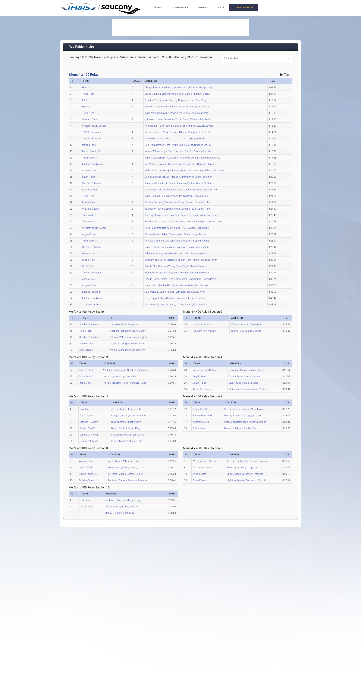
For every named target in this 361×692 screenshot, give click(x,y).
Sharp (187, 132)
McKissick (155, 221)
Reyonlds (172, 272)
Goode (152, 279)
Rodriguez (169, 285)
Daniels (186, 202)
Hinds (205, 119)
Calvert (153, 234)
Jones (192, 170)
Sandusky (193, 221)
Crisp (169, 93)
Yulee (182, 247)
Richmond (169, 196)
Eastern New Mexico (93, 164)
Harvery (170, 132)
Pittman (152, 247)
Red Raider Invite (81, 47)
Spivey (152, 157)
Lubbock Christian (91, 291)
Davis (198, 138)
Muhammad (154, 144)
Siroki (168, 279)
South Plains (89, 176)
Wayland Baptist (90, 119)
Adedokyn (171, 170)
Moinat (150, 164)
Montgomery (200, 87)
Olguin (182, 266)
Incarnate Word (90, 189)
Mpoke (170, 176)
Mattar (203, 183)
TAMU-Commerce (92, 132)
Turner (173, 119)
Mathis (184, 93)
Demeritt (154, 202)
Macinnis (199, 113)
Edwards (153, 227)
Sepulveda (153, 189)
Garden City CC (90, 253)
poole (154, 119)
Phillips (152, 259)
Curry (153, 183)
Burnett (202, 151)
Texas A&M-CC (90, 157)
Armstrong (175, 240)
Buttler (165, 125)
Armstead (167, 164)
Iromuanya (175, 221)
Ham (184, 259)
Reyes (202, 227)
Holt (180, 87)
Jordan (152, 106)
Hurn (203, 208)
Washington (198, 247)
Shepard (152, 196)
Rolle (180, 125)
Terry (200, 100)
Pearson (189, 215)
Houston (86, 87)
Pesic (209, 279)
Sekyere (171, 202)
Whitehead (155, 272)
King (203, 253)
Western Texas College (94, 125)
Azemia (151, 125)
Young (166, 266)
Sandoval (193, 189)
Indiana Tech (89, 144)
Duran (200, 196)
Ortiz (201, 304)
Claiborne (168, 259)
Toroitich (203, 176)
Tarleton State (89, 215)
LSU (84, 100)
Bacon (153, 253)
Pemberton (186, 176)
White (171, 144)
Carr (190, 240)
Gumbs (184, 151)
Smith (188, 253)
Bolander (196, 298)
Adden (203, 240)
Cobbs (202, 202)
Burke (202, 106)
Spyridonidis (188, 279)
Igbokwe (151, 87)
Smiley (202, 144)
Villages (187, 164)
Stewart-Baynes (200, 125)
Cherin (210, 189)
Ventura (186, 183)
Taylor (188, 208)
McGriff (170, 253)
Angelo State (89, 170)
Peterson (153, 132)
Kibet (186, 100)
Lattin (165, 87)
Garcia (169, 183)
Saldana (188, 227)
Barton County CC (91, 151)
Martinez (154, 215)
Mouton (171, 227)
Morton (201, 272)
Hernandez (173, 189)
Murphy (183, 138)
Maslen (199, 234)
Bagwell (152, 298)
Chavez (205, 164)
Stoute (183, 234)
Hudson (201, 93)
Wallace (172, 215)
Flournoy (169, 100)
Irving (173, 208)
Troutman (208, 215)
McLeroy (152, 291)
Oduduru (153, 93)
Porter (168, 234)
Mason (169, 151)
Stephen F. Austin (91, 138)
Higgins (183, 291)
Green (186, 196)
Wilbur (168, 247)
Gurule (151, 304)
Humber (189, 157)
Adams (169, 106)
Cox (165, 298)
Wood (186, 272)
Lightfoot (153, 176)
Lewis (187, 106)
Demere (201, 285)
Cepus (183, 113)
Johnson (155, 240)
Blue (151, 266)
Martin (151, 285)
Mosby (153, 100)
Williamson (155, 208)
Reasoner (213, 221)
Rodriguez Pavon (204, 259)
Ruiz (151, 138)
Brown (168, 113)
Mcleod (186, 144)
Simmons (214, 170)
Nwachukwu (209, 157)
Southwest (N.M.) (91, 304)
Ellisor (153, 170)
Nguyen (167, 291)
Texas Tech (88, 93)
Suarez (184, 304)
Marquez (152, 113)
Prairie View (88, 202)
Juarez (179, 298)
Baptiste (169, 157)
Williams (191, 119)
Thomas (167, 138)
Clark (203, 132)
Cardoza (198, 266)
